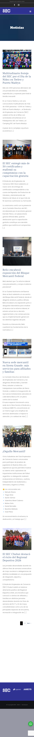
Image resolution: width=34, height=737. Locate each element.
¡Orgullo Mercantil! (14, 451)
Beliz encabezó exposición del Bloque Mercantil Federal (16, 273)
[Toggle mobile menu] (30, 11)
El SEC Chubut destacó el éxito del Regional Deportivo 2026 (16, 557)
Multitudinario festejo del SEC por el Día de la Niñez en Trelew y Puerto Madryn (17, 78)
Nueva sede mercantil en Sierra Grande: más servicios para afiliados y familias (17, 367)
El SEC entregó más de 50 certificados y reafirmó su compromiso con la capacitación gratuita (16, 170)
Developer (25, 705)
